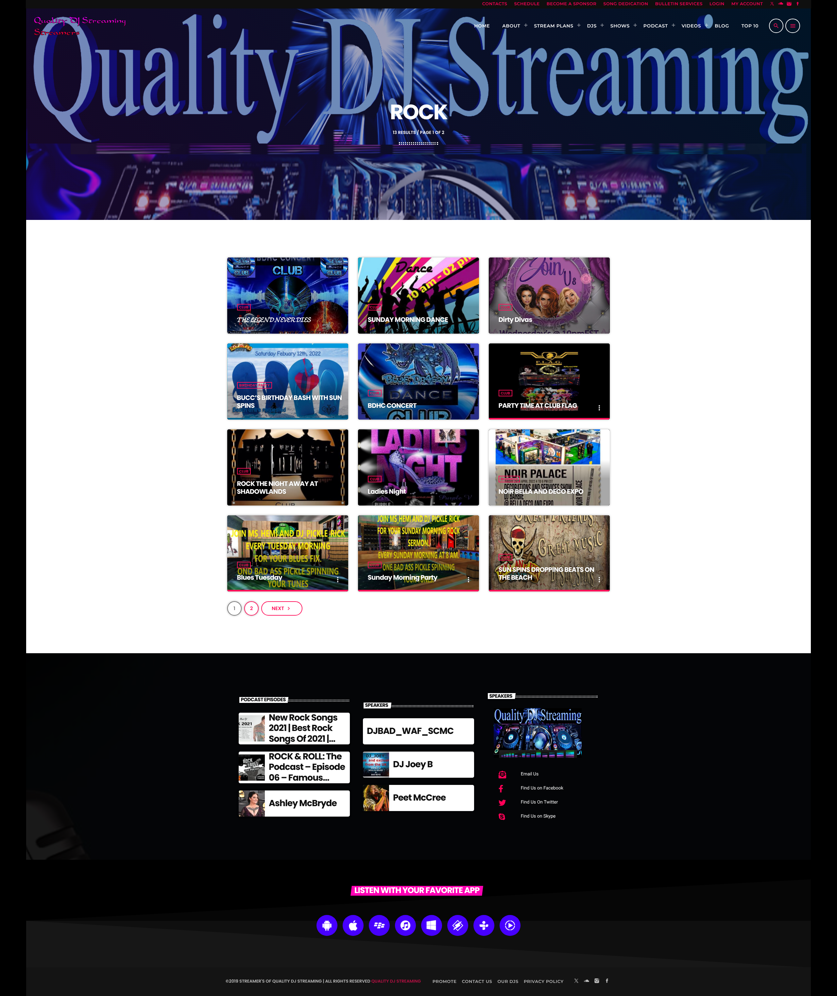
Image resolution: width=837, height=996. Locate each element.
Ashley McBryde (303, 803)
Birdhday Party (254, 385)
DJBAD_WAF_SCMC (410, 731)
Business (509, 479)
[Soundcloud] (780, 4)
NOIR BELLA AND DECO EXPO (541, 491)
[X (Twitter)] (772, 4)
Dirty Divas (515, 319)
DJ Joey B (413, 764)
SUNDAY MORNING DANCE (408, 319)
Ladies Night (387, 491)
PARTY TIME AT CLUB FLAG (538, 405)
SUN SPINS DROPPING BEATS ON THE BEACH (546, 573)
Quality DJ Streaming (396, 981)
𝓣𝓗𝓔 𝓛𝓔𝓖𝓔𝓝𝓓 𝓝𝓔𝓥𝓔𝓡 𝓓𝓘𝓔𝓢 (274, 319)
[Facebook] (797, 4)
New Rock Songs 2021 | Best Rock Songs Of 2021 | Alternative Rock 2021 (303, 739)
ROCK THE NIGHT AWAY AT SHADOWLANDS (277, 487)
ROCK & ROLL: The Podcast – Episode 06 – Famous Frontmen (307, 772)
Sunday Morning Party (402, 577)
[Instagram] (789, 4)
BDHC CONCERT (392, 405)
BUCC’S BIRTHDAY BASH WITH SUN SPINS (289, 401)
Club (243, 307)
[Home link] (79, 26)
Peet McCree (419, 798)
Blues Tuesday (259, 577)
